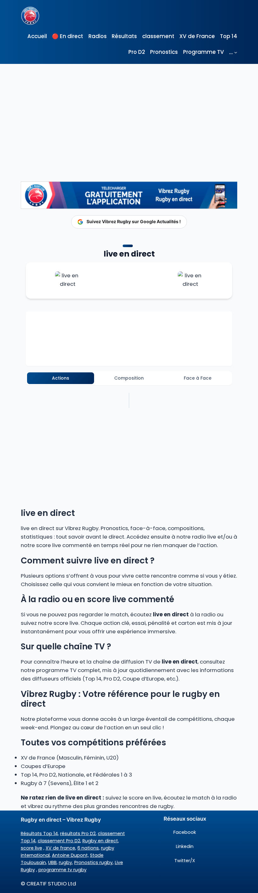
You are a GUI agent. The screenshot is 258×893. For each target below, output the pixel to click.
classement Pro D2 (59, 841)
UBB (52, 862)
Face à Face (197, 378)
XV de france (60, 848)
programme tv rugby (62, 870)
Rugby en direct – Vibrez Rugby (61, 820)
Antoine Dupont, (70, 855)
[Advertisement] (129, 111)
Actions (60, 378)
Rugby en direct (100, 841)
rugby (65, 862)
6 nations (88, 848)
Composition (129, 378)
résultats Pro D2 (78, 833)
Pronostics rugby (93, 862)
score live (31, 848)
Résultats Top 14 (39, 833)
